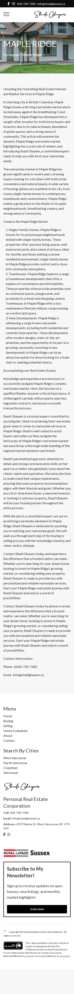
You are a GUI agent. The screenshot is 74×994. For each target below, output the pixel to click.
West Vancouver (15, 758)
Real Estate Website (51, 931)
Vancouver (10, 772)
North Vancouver (15, 763)
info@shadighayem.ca (51, 4)
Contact (9, 740)
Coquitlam (10, 768)
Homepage (11, 54)
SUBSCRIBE (37, 909)
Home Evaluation (15, 731)
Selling (8, 726)
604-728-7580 (26, 4)
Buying (8, 721)
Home (7, 716)
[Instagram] (13, 3)
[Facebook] (8, 3)
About (7, 735)
